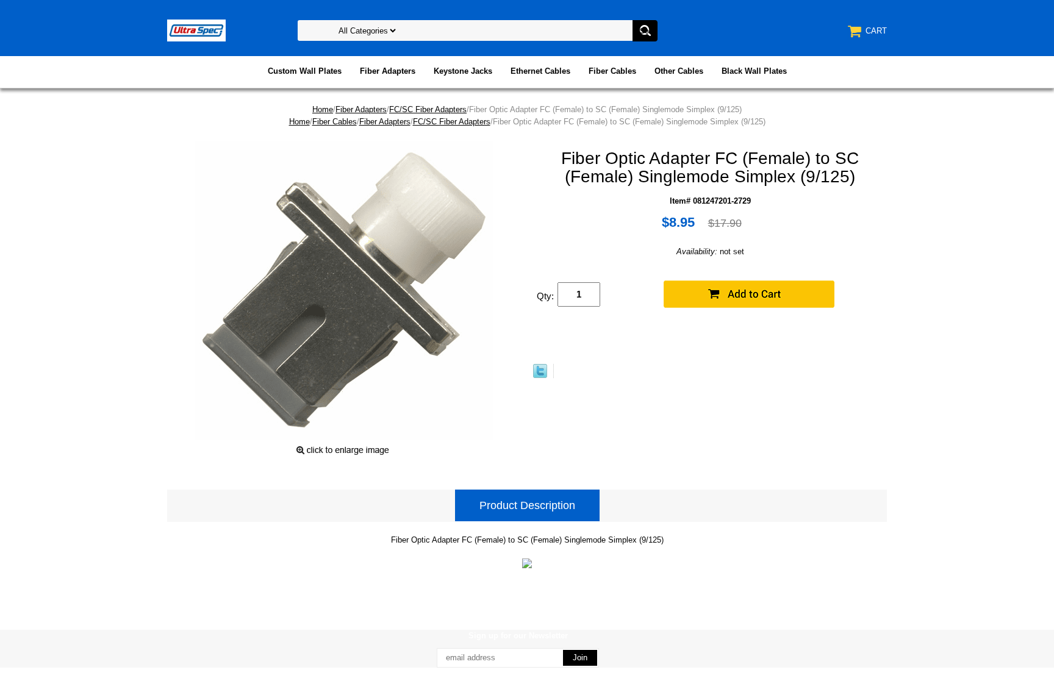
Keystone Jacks (463, 71)
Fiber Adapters (387, 71)
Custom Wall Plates (305, 71)
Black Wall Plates (754, 71)
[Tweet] (540, 375)
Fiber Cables (612, 71)
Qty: (545, 296)
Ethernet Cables (540, 71)
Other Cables (678, 71)
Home (322, 109)
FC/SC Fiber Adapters (428, 109)
